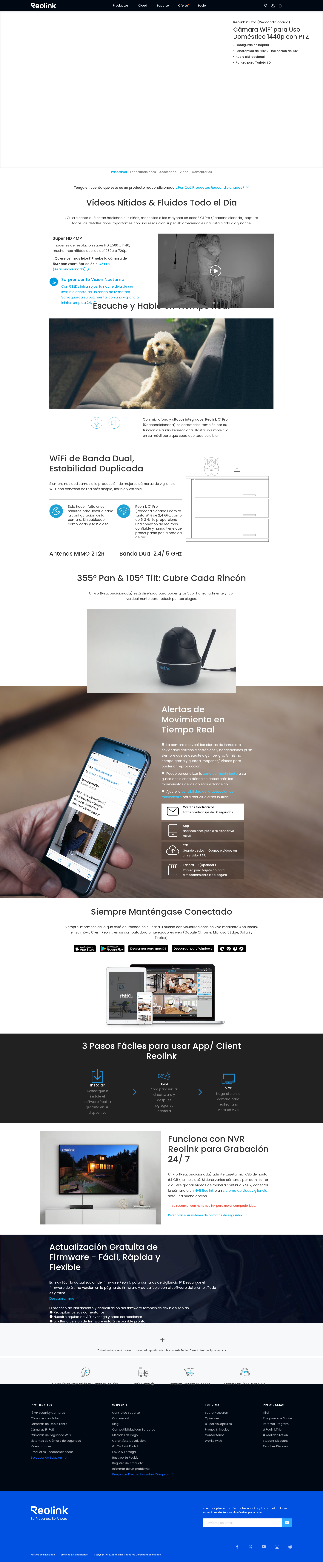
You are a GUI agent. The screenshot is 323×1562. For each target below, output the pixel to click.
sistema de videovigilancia (245, 1190)
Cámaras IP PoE (42, 1429)
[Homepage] (50, 1510)
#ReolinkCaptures (218, 1424)
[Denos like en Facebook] (237, 1546)
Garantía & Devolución (129, 1441)
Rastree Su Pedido (125, 1458)
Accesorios (167, 172)
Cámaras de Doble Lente (49, 1424)
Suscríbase (287, 1522)
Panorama (119, 172)
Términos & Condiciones (73, 1554)
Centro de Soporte (126, 1413)
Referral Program (276, 1424)
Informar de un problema (131, 1469)
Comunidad (120, 1418)
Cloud (142, 5)
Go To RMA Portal (125, 1446)
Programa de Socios (277, 1418)
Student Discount (275, 1441)
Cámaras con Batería (46, 1418)
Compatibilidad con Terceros (133, 1429)
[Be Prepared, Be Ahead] (43, 5)
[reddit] (290, 1546)
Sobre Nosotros (216, 1413)
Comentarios (202, 172)
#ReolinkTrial (272, 1429)
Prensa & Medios (217, 1429)
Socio (201, 5)
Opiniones (212, 1418)
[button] (120, 6)
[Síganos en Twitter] (250, 1546)
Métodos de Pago (125, 1435)
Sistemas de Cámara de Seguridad (56, 1441)
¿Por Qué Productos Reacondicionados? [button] (210, 187)
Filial (266, 1413)
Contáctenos (214, 1435)
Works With (213, 1441)
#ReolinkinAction (275, 1435)
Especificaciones (143, 172)
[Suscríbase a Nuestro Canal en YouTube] (264, 1546)
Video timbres (41, 1446)
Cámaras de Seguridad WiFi (51, 1435)
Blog (115, 1424)
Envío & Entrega (124, 1452)
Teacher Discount (276, 1446)
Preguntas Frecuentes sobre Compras (141, 1474)
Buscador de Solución (47, 1458)
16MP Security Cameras (48, 1413)
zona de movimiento (220, 773)
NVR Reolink (204, 1190)
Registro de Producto (127, 1463)
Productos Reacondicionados (52, 1452)
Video (184, 172)
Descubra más (62, 1298)
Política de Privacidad (43, 1554)
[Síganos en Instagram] (277, 1546)
